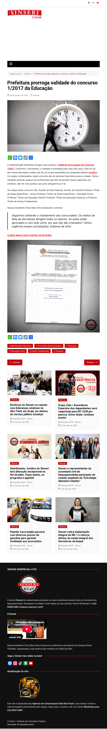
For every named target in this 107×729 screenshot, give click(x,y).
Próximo (90, 362)
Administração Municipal (21, 346)
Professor (60, 351)
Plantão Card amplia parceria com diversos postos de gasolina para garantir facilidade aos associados (27, 536)
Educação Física (18, 351)
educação (72, 346)
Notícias (36, 95)
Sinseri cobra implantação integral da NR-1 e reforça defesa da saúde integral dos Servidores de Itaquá (75, 536)
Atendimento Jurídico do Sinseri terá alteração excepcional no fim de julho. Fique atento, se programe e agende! (29, 473)
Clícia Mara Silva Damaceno (49, 346)
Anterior (16, 362)
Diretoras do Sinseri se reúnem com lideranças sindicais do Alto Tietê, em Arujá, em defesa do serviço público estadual (29, 409)
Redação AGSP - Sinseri (23, 419)
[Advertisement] (53, 41)
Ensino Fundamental (40, 351)
